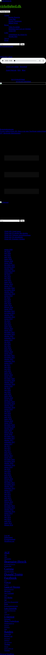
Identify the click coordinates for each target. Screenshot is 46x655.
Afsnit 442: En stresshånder (13, 237)
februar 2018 (8, 432)
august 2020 (8, 386)
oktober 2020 (8, 382)
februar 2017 (8, 456)
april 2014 (7, 521)
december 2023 (9, 311)
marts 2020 (8, 396)
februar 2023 (8, 328)
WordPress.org (9, 541)
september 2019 (9, 407)
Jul (5, 600)
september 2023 (9, 317)
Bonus (6, 25)
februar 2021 (8, 375)
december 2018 (9, 425)
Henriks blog (13, 36)
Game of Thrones (12, 587)
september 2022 (9, 338)
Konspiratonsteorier (6, 46)
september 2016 (9, 465)
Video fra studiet (14, 27)
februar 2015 (8, 502)
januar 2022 (8, 353)
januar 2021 (8, 377)
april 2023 (7, 325)
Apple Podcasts (11, 70)
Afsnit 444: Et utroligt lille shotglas (16, 233)
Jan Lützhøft (9, 593)
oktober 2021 (8, 359)
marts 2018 (8, 431)
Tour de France (8, 642)
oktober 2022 (8, 336)
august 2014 (8, 513)
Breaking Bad (7, 566)
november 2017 (9, 438)
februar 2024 (8, 307)
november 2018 (9, 427)
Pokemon (6, 625)
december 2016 (9, 459)
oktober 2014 (8, 510)
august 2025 (8, 273)
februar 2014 (8, 525)
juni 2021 (7, 367)
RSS (19, 70)
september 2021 (9, 361)
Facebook (10, 577)
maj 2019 (7, 415)
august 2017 (8, 444)
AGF (7, 552)
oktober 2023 (8, 315)
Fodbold (7, 582)
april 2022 (7, 348)
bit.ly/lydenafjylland (18, 79)
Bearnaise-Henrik (15, 561)
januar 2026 (8, 263)
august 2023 (8, 319)
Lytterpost (9, 616)
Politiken (7, 627)
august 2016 (8, 467)
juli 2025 (7, 274)
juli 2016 (7, 469)
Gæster (6, 15)
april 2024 (7, 303)
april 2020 (7, 394)
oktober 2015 (8, 486)
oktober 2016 (8, 463)
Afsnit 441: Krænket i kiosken (14, 239)
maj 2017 (7, 450)
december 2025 (9, 265)
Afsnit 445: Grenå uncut (12, 231)
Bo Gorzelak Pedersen (9, 564)
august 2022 (8, 340)
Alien (5, 557)
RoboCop (8, 636)
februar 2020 (8, 398)
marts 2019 (8, 419)
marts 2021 (8, 373)
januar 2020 (8, 400)
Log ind (7, 535)
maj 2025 (7, 278)
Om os (6, 38)
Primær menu (5, 11)
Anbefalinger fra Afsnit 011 (18, 35)
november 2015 (9, 484)
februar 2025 (8, 284)
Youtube (7, 650)
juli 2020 (7, 388)
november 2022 (9, 334)
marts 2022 (8, 350)
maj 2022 (7, 346)
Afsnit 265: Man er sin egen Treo (16, 131)
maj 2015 (7, 496)
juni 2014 (7, 517)
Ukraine (6, 646)
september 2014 (9, 511)
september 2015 (9, 488)
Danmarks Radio (9, 571)
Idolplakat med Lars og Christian (20, 29)
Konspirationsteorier (7, 129)
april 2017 (7, 452)
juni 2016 (7, 471)
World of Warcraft (8, 648)
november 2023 (9, 313)
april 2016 (7, 475)
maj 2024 (7, 301)
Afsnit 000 (12, 31)
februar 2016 (8, 479)
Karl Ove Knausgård (11, 602)
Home (6, 40)
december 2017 (9, 436)
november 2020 (9, 380)
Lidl (5, 612)
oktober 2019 (8, 405)
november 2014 (9, 508)
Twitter (7, 644)
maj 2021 (7, 369)
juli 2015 (7, 492)
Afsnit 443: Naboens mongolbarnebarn (17, 235)
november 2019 (9, 404)
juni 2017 (7, 448)
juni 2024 (7, 300)
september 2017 (9, 442)
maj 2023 (7, 323)
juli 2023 (7, 321)
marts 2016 (8, 477)
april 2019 (7, 417)
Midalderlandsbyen (9, 623)
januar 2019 (8, 423)
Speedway (7, 640)
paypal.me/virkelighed (23, 81)
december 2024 (9, 288)
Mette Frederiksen (11, 621)
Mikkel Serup (13, 23)
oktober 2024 (8, 292)
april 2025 (7, 280)
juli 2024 (7, 298)
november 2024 (9, 290)
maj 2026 (7, 255)
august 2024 (8, 296)
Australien (7, 559)
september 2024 (9, 294)
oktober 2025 (8, 269)
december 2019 (9, 402)
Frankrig (6, 584)
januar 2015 (8, 504)
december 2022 (9, 332)
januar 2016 (8, 481)
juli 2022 (7, 342)
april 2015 (7, 498)
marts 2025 (8, 282)
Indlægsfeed (8, 537)
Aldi (5, 555)
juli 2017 (7, 446)
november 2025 (9, 267)
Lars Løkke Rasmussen (10, 610)
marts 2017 (8, 454)
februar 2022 (8, 352)
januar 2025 (8, 286)
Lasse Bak (12, 19)
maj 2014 (7, 519)
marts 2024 (8, 305)
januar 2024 (8, 309)
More (23, 70)
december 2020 (9, 379)
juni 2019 (7, 413)
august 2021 (8, 363)
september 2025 (9, 271)
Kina (6, 604)
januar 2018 (8, 434)
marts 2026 (8, 259)
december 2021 (9, 355)
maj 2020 (7, 392)
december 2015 (9, 483)
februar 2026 (8, 261)
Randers (8, 631)
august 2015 (8, 490)
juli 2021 (7, 365)
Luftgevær (6, 614)
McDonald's (7, 619)
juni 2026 (7, 253)
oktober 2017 (8, 440)
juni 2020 (7, 390)
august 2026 (8, 249)
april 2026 (7, 257)
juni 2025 (7, 276)
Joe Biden (8, 597)
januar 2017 (8, 457)
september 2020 (9, 384)
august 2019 (8, 409)
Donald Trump (13, 574)
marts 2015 (8, 500)
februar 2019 (8, 421)
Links (6, 33)
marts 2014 (8, 523)
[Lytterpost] (4, 202)
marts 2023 (8, 327)
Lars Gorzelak (10, 608)
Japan (5, 595)
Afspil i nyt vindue (12, 67)
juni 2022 (7, 344)
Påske (5, 629)
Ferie (5, 580)
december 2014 (9, 506)
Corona (9, 568)
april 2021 (7, 371)
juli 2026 (7, 251)
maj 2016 (7, 473)
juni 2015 (7, 494)
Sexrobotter (7, 638)
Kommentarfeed (9, 539)
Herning (7, 591)
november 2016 (9, 461)
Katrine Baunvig (14, 17)
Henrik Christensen (15, 21)
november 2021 (9, 357)
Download (23, 67)
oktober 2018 (8, 429)
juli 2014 (7, 515)
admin (10, 57)
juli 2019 (7, 411)
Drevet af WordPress (7, 654)
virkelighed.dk (10, 6)
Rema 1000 (7, 634)
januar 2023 (8, 330)
